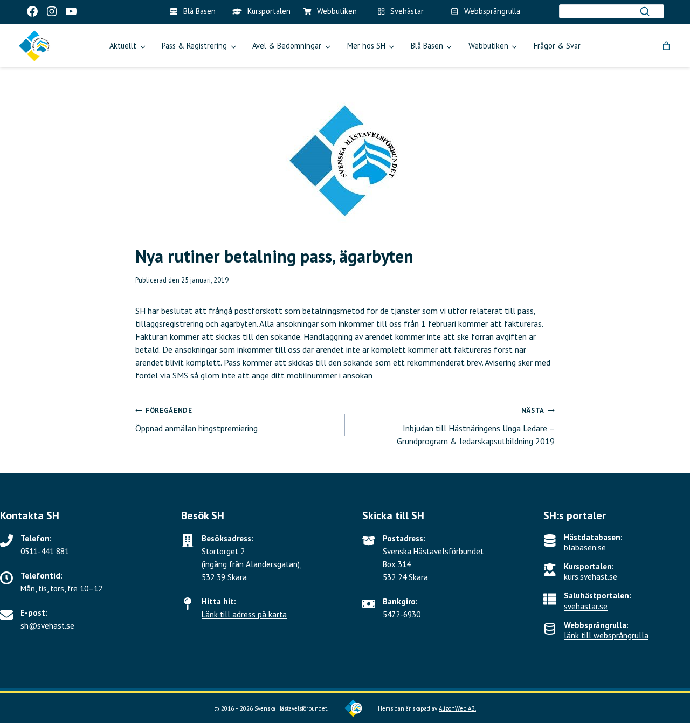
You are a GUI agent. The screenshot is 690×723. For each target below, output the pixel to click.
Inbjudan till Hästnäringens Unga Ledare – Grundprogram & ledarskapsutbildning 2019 (476, 426)
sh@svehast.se (47, 626)
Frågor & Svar (557, 45)
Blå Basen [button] (427, 45)
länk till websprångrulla (606, 635)
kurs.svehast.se (590, 576)
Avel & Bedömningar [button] (286, 45)
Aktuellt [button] (122, 45)
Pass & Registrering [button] (194, 45)
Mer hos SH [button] (366, 45)
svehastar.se (586, 606)
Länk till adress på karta (244, 614)
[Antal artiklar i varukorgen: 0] (666, 46)
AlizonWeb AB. (457, 708)
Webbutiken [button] (488, 45)
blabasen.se (585, 547)
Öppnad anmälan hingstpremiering (196, 419)
